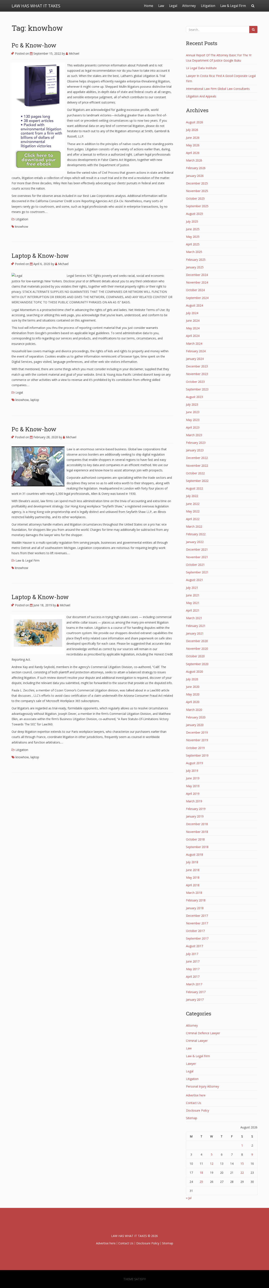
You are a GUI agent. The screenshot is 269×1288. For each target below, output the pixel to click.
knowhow (21, 227)
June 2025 (192, 229)
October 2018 (195, 839)
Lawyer (191, 1064)
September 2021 (197, 572)
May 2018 (192, 877)
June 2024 (192, 321)
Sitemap (191, 1118)
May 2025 (192, 237)
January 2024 (195, 359)
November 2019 (197, 740)
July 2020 (192, 679)
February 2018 (196, 900)
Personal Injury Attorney (202, 1086)
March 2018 (194, 893)
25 (201, 1182)
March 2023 (194, 435)
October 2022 (195, 473)
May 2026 (192, 145)
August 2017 (194, 946)
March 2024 (194, 343)
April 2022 (192, 519)
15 (242, 1164)
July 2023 (192, 404)
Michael (73, 53)
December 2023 (197, 366)
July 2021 (192, 588)
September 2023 (197, 389)
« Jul (188, 1198)
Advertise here (196, 1095)
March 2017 (194, 984)
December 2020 (197, 641)
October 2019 (195, 748)
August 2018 (194, 854)
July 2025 (192, 221)
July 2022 (192, 496)
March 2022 (194, 526)
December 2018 (197, 824)
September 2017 (197, 938)
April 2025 (192, 244)
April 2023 (192, 427)
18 (201, 1173)
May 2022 (192, 511)
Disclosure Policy (197, 1110)
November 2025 (197, 191)
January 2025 (195, 267)
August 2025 (194, 214)
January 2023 (195, 450)
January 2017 (195, 1000)
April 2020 (192, 702)
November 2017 (197, 923)
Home (148, 6)
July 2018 (192, 862)
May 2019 (192, 786)
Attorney (189, 6)
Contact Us (193, 1103)
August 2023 (194, 397)
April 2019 (192, 794)
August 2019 (194, 763)
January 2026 (195, 176)
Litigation (208, 6)
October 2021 (195, 565)
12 (211, 1164)
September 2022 (197, 481)
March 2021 (194, 618)
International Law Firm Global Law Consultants (218, 89)
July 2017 (192, 954)
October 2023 (195, 382)
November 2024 (197, 282)
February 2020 (196, 717)
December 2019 (197, 732)
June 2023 (192, 412)
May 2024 (192, 328)
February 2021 (196, 626)
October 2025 (195, 198)
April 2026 (192, 153)
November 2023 (197, 374)
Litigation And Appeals (201, 96)
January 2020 (195, 725)
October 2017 (195, 931)
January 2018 (195, 908)
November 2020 (197, 649)
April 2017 (192, 977)
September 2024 (197, 298)
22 (242, 1173)
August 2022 (194, 488)
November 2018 (197, 832)
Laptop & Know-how (40, 255)
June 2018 (192, 870)
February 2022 (196, 534)
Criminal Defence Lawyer (203, 1033)
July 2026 (192, 130)
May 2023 (192, 420)
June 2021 (192, 595)
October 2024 (195, 290)
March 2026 (194, 160)
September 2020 (197, 664)
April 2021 (192, 610)
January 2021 (195, 633)
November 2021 (197, 557)
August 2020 (194, 672)
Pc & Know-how (34, 45)
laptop (34, 400)
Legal (173, 6)
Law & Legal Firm (233, 6)
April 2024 (192, 336)
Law (161, 6)
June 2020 (192, 687)
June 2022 (192, 504)
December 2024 (197, 275)
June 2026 (192, 138)
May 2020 (192, 694)
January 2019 (195, 816)
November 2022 (197, 466)
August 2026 (194, 122)
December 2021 (197, 549)
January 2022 (195, 542)
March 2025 (194, 252)
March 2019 (194, 801)
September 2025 (197, 206)
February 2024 (196, 351)
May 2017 (192, 969)
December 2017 (197, 916)
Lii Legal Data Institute (201, 68)
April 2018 (192, 885)
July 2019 (192, 771)
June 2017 (192, 961)
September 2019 (197, 755)
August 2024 (194, 305)
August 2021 (194, 580)
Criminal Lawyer (197, 1041)
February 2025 (196, 260)
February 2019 (196, 809)
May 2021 (192, 603)
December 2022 (197, 458)
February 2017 (196, 992)
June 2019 (192, 778)
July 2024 (192, 313)
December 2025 (197, 183)
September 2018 (197, 847)
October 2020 (195, 656)
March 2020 (194, 710)
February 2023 (196, 443)
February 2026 (196, 168)
